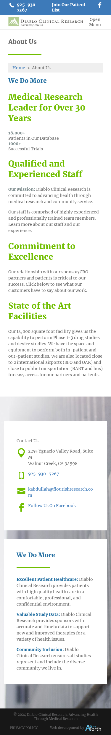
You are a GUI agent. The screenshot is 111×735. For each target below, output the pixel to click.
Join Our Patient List (69, 7)
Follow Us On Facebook (52, 505)
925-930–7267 (27, 7)
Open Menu (95, 22)
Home (18, 67)
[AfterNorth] (93, 728)
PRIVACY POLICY (24, 728)
